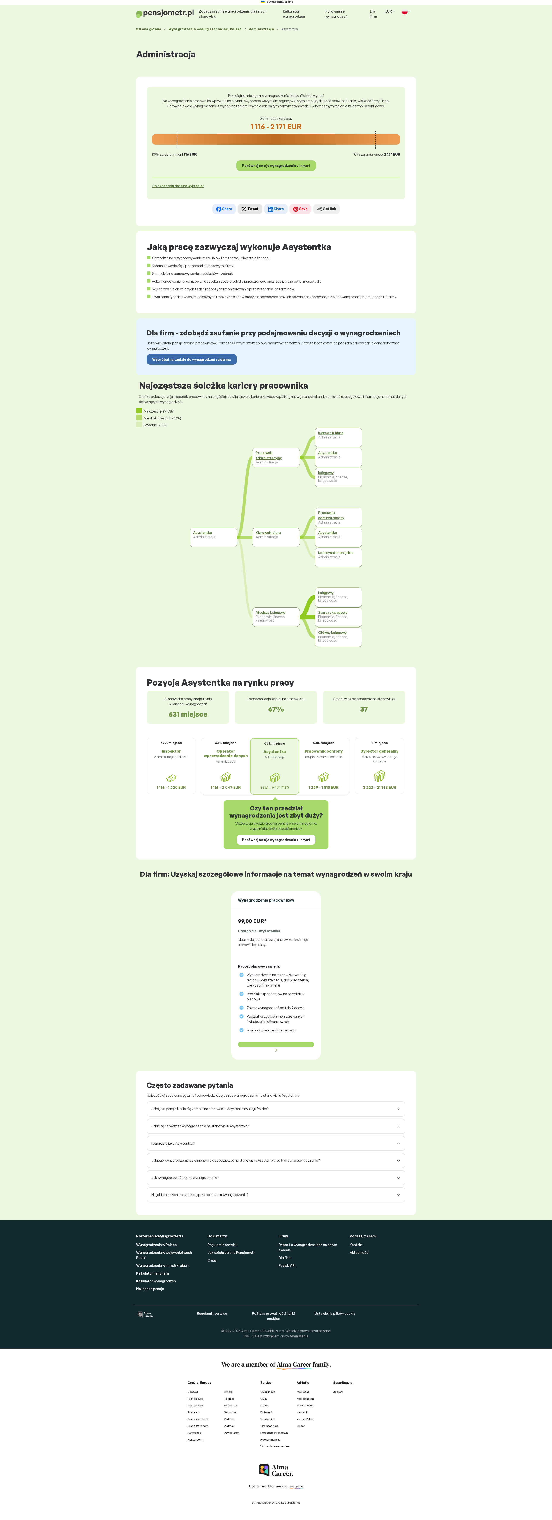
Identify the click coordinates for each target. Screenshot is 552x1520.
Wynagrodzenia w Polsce (156, 1245)
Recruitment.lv (270, 1439)
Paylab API (287, 1265)
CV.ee (264, 1405)
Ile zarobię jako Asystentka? (172, 1143)
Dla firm (373, 14)
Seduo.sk (230, 1412)
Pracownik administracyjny (269, 455)
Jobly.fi (338, 1391)
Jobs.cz (193, 1391)
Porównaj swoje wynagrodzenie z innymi (276, 165)
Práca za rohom (198, 1419)
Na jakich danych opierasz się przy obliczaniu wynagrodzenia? (199, 1195)
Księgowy (326, 473)
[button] (406, 11)
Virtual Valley (305, 1419)
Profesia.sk (195, 1398)
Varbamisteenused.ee (275, 1446)
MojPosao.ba (305, 1398)
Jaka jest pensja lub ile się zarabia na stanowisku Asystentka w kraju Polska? (209, 1109)
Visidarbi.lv (267, 1419)
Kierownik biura (268, 532)
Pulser (301, 1426)
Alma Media (299, 1336)
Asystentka (202, 532)
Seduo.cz (230, 1405)
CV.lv (263, 1398)
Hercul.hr (303, 1412)
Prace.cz (194, 1412)
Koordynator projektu (336, 552)
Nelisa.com (195, 1439)
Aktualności (359, 1252)
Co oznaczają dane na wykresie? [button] (178, 186)
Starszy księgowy (332, 612)
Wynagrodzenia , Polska (205, 29)
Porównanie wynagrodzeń (336, 14)
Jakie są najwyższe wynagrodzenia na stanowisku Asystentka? (200, 1126)
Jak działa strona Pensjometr (231, 1252)
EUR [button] (388, 11)
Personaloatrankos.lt (274, 1432)
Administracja (261, 29)
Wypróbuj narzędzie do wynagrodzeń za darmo (191, 359)
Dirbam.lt (266, 1412)
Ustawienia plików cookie (335, 1313)
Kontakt (356, 1245)
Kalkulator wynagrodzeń (294, 14)
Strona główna (148, 29)
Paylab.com (231, 1432)
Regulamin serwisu (222, 1245)
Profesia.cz (195, 1405)
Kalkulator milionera (152, 1273)
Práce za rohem (198, 1426)
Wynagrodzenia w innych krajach (162, 1265)
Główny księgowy (332, 632)
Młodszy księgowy (270, 612)
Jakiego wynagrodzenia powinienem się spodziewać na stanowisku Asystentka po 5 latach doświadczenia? (235, 1160)
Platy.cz (229, 1419)
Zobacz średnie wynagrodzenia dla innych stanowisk (232, 14)
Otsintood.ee (269, 1426)
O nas (212, 1260)
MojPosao (303, 1391)
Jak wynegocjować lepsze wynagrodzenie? (185, 1177)
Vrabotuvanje (305, 1405)
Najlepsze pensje (150, 1289)
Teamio (229, 1398)
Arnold (228, 1391)
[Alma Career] (276, 1470)
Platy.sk (229, 1426)
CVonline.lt (267, 1391)
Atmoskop (194, 1432)
